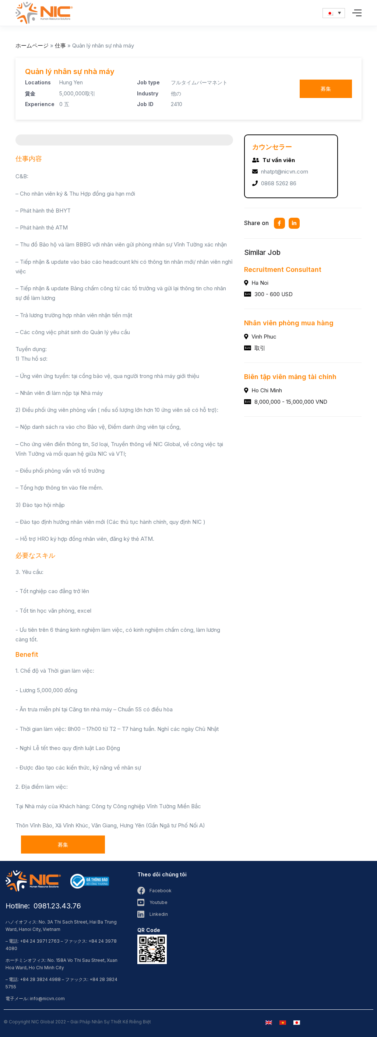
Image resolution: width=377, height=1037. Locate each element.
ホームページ (32, 45)
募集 (326, 88)
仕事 (60, 45)
